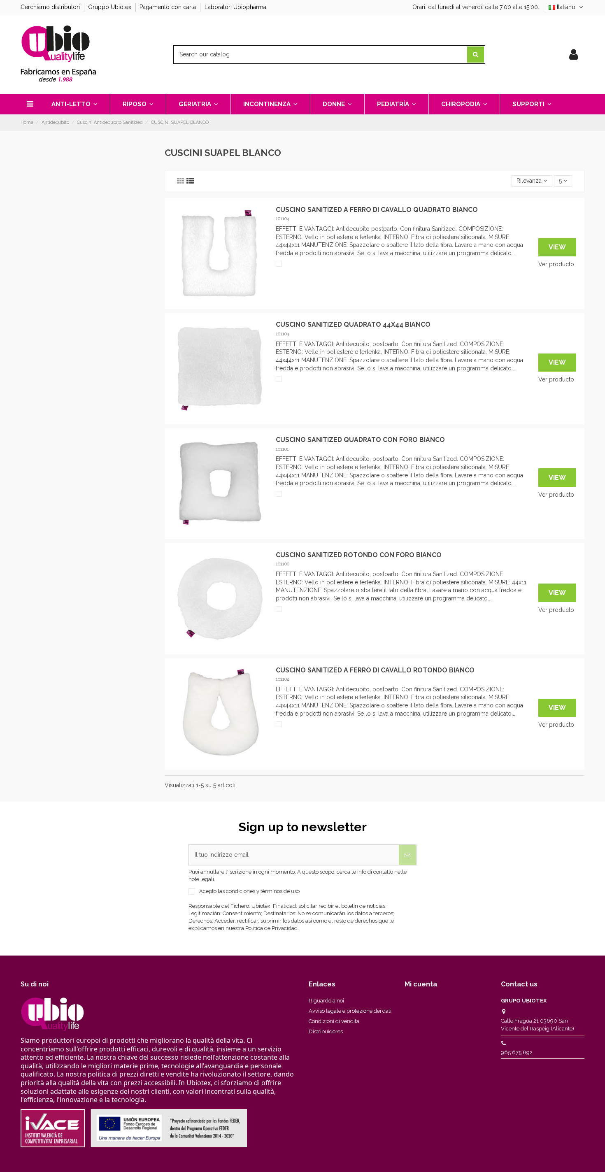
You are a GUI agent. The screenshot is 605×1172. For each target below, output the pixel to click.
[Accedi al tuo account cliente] (573, 54)
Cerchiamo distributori (51, 7)
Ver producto (556, 264)
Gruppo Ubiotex (110, 7)
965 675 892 (517, 1052)
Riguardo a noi (326, 1001)
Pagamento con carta (169, 7)
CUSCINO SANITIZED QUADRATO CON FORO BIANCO (360, 440)
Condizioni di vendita (334, 1021)
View (557, 247)
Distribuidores (326, 1031)
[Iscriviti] (407, 855)
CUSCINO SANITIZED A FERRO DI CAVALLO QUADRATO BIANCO (377, 210)
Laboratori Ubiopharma (235, 7)
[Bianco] (279, 264)
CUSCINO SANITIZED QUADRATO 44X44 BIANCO (353, 324)
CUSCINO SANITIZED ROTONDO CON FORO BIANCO (359, 555)
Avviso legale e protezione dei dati (350, 1011)
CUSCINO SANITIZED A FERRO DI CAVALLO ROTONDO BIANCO (375, 670)
